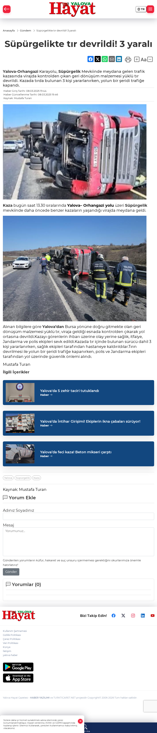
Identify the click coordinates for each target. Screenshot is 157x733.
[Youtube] (152, 616)
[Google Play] (78, 667)
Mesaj (8, 525)
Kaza (7, 205)
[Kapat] (80, 721)
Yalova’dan (53, 326)
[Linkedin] (143, 616)
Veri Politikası (10, 643)
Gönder (11, 572)
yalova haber (10, 655)
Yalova (8, 477)
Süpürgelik (69, 71)
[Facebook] (113, 616)
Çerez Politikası (11, 639)
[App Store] (78, 678)
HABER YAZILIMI (40, 697)
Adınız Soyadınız (18, 510)
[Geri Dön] (7, 9)
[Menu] (150, 9)
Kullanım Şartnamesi (15, 631)
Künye (6, 647)
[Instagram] (133, 616)
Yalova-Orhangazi (20, 71)
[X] (123, 616)
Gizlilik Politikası (12, 635)
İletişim (7, 651)
